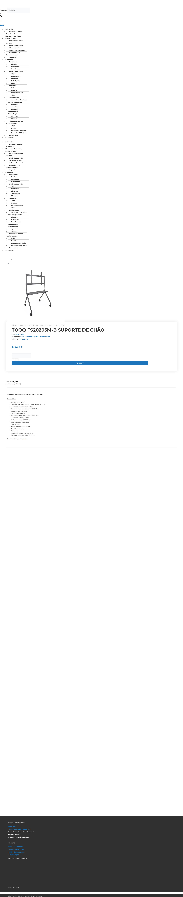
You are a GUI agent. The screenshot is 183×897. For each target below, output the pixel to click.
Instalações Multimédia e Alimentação (14, 111)
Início (14, 325)
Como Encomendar (15, 847)
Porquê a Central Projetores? (14, 33)
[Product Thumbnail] (11, 260)
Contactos (9, 137)
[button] (52, 29)
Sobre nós (12, 826)
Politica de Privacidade (16, 852)
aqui (25, 439)
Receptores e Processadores (13, 54)
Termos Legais (13, 855)
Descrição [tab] (12, 381)
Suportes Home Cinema (28, 325)
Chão (13, 95)
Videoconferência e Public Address (15, 122)
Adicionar (80, 363)
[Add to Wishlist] (13, 352)
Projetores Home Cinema (14, 42)
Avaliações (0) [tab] (14, 384)
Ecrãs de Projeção (16, 45)
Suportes (28, 337)
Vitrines (14, 119)
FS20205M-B (23, 339)
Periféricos (15, 69)
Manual (14, 196)
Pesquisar (3, 10)
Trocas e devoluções (16, 849)
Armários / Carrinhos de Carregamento (17, 101)
